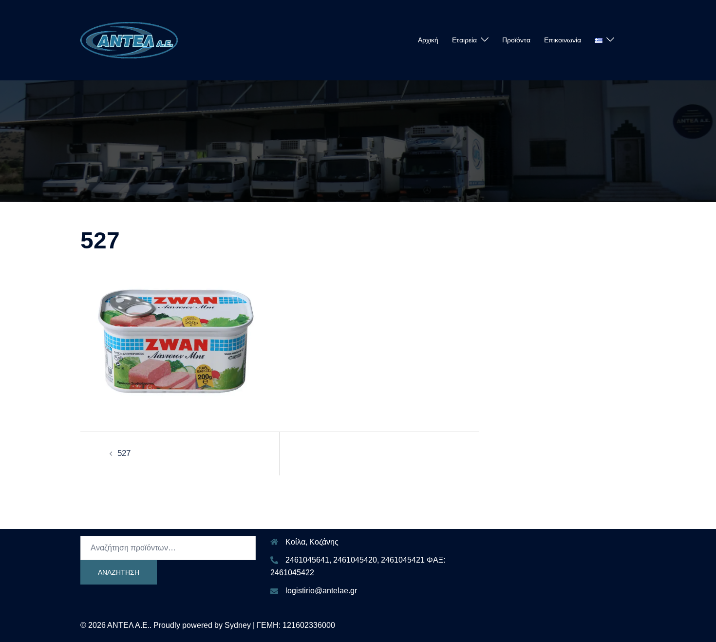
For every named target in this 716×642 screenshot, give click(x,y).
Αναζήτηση (118, 572)
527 (124, 453)
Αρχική (428, 40)
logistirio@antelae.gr (321, 590)
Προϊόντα (516, 40)
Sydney (238, 625)
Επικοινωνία (562, 40)
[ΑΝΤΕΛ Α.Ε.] (129, 39)
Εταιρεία (464, 40)
